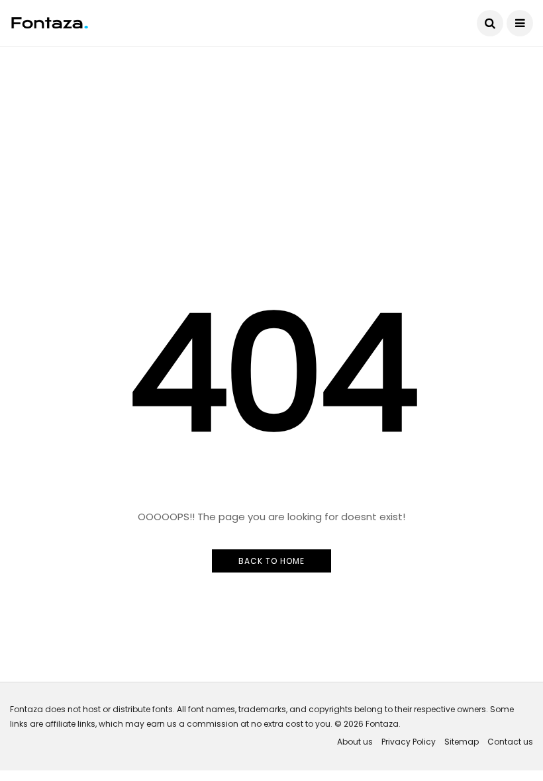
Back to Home (271, 561)
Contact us (510, 741)
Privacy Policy (408, 741)
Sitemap (461, 741)
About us (355, 741)
